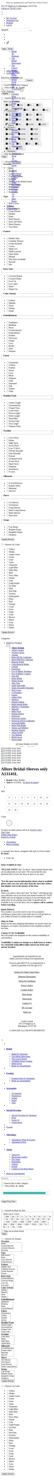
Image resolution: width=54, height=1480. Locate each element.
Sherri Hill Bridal (19, 725)
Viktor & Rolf (17, 732)
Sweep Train (14, 421)
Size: (3, 791)
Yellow (12, 549)
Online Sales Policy (9, 835)
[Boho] (7, 1257)
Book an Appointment (15, 1173)
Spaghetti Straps (15, 532)
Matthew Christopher (20, 707)
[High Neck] (7, 1341)
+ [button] (8, 645)
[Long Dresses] (7, 1262)
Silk (10, 386)
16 (7, 1219)
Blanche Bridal (18, 662)
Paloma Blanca (18, 714)
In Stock (34, 782)
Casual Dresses (15, 174)
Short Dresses (14, 224)
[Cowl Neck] (7, 1337)
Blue (11, 573)
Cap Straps (13, 527)
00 (21, 105)
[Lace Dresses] (7, 1260)
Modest (12, 214)
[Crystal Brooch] (7, 1308)
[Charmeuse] (5, 1313)
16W (43, 124)
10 (36, 110)
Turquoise (13, 565)
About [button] (9, 1150)
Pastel (11, 311)
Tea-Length (13, 424)
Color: (3, 817)
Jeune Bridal (17, 678)
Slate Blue (13, 570)
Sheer (11, 286)
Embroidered (14, 333)
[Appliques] (7, 1302)
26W (23, 134)
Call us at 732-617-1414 (11, 8)
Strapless (12, 466)
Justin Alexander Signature (23, 688)
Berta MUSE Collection (21, 657)
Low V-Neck (14, 448)
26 (30, 119)
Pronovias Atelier (19, 718)
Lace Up (12, 281)
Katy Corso (16, 690)
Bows (11, 328)
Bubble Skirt (14, 238)
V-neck (12, 472)
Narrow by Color (12, 544)
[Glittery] (4, 1290)
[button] (10, 49)
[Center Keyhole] (9, 1271)
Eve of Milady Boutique (22, 671)
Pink (11, 588)
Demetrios (16, 669)
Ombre (12, 308)
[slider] (47, 1193)
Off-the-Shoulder (16, 451)
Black (11, 620)
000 (7, 1216)
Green (11, 557)
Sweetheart (13, 469)
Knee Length (14, 416)
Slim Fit (12, 491)
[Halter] (7, 1339)
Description (11, 842)
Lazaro (14, 695)
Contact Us (27, 1003)
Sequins (12, 351)
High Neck (13, 443)
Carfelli (15, 667)
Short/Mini (13, 418)
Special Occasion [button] (13, 1110)
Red (10, 601)
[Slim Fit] (7, 1355)
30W (20, 1224)
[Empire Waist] (7, 1350)
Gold (11, 614)
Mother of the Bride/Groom (20, 181)
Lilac (11, 580)
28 (40, 119)
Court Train (13, 410)
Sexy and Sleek (15, 222)
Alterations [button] (11, 1135)
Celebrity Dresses (16, 241)
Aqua (11, 562)
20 (40, 114)
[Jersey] (5, 1320)
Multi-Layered (15, 251)
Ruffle (11, 346)
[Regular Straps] (7, 1374)
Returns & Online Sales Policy (27, 972)
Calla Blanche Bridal (20, 664)
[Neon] (4, 1295)
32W (23, 139)
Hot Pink (13, 591)
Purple (11, 578)
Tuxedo (9, 1127)
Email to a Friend (8, 837)
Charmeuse (13, 362)
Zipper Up (13, 289)
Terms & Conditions (27, 981)
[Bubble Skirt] (9, 1267)
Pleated (12, 257)
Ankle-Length (15, 403)
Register (9, 23)
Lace (11, 343)
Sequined (13, 383)
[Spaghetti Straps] (7, 1376)
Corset (11, 246)
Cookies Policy (27, 990)
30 (43, 1219)
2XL (21, 148)
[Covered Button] (7, 1278)
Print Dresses (14, 219)
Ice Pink (12, 586)
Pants (11, 216)
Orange (12, 604)
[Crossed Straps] (7, 1281)
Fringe (11, 341)
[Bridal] (11, 1244)
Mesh (11, 375)
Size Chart (5, 832)
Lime (11, 560)
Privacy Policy (27, 985)
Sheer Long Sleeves (17, 510)
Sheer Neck (14, 464)
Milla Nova (16, 711)
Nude (11, 612)
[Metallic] (4, 1292)
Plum (11, 599)
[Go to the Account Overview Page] (2, 14)
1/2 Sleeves (13, 502)
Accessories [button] (11, 1088)
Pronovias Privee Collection (23, 721)
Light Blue (13, 567)
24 (20, 119)
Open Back (13, 254)
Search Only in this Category (16, 85)
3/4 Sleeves (13, 505)
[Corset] (9, 1274)
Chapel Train (14, 408)
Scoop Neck (14, 461)
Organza (12, 378)
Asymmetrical (14, 405)
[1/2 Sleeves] (9, 1360)
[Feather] (5, 1318)
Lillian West (16, 697)
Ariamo (15, 655)
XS (40, 1224)
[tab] (29, 691)
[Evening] (11, 1250)
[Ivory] (9, 823)
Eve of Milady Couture (21, 674)
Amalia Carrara (18, 652)
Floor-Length (14, 413)
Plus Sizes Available (17, 259)
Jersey (11, 370)
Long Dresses (14, 211)
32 (20, 124)
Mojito (12, 552)
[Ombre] (4, 1297)
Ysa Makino (17, 735)
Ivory (11, 609)
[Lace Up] (7, 1283)
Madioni (15, 700)
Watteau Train (14, 426)
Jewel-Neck (14, 446)
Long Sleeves (14, 508)
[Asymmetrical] (6, 1327)
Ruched (12, 262)
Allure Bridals (18, 648)
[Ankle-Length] (6, 1325)
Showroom (27, 999)
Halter (11, 440)
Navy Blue (13, 575)
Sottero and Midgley (20, 728)
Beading (12, 325)
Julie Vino (16, 683)
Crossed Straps (15, 279)
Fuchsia (12, 594)
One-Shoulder (15, 453)
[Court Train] (6, 1332)
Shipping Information (27, 977)
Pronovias (16, 716)
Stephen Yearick (18, 730)
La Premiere (17, 692)
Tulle (11, 391)
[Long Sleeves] (9, 1364)
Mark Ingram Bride (20, 704)
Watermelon (14, 596)
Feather (12, 335)
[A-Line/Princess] (7, 1348)
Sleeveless (13, 515)
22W (35, 129)
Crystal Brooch (15, 330)
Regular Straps (15, 529)
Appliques (13, 322)
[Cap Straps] (7, 1372)
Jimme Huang (17, 681)
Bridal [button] (9, 1049)
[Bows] (7, 1306)
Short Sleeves (14, 513)
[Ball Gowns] (7, 1255)
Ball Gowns (14, 203)
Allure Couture (18, 650)
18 (30, 114)
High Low (13, 249)
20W (23, 129)
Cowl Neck (13, 438)
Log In (9, 25)
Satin (11, 381)
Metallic (12, 303)
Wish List (27, 1012)
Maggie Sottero (18, 702)
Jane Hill (15, 676)
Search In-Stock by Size (15, 98)
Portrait (12, 456)
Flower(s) (13, 338)
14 (50, 1216)
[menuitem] (29, 18)
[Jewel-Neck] (7, 1343)
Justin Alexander (18, 685)
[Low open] (7, 1285)
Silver (11, 625)
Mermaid (12, 488)
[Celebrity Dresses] (9, 1269)
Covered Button (15, 276)
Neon (11, 306)
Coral (11, 607)
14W (31, 124)
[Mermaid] (7, 1353)
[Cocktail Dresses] (11, 1248)
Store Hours (27, 994)
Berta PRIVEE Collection (22, 660)
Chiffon (12, 365)
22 (22, 1219)
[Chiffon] (5, 1316)
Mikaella (15, 709)
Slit (10, 264)
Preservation (17, 739)
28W (35, 134)
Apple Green (14, 554)
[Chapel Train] (6, 1329)
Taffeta (12, 389)
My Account (11, 18)
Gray (11, 622)
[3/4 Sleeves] (9, 1362)
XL (9, 148)
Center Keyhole (15, 244)
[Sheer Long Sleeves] (9, 1367)
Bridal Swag (17, 737)
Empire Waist (14, 486)
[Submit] (30, 30)
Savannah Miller (18, 723)
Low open (13, 284)
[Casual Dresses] (11, 1246)
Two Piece (13, 227)
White (11, 628)
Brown (12, 617)
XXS (35, 139)
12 (46, 110)
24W (44, 1222)
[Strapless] (7, 1378)
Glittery (12, 300)
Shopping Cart (12, 20)
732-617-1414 (36, 830)
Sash (11, 348)
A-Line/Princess (15, 483)
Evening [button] (10, 1073)
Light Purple (14, 583)
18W (22, 1222)
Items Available (12, 844)
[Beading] (7, 1304)
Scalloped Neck (15, 459)
